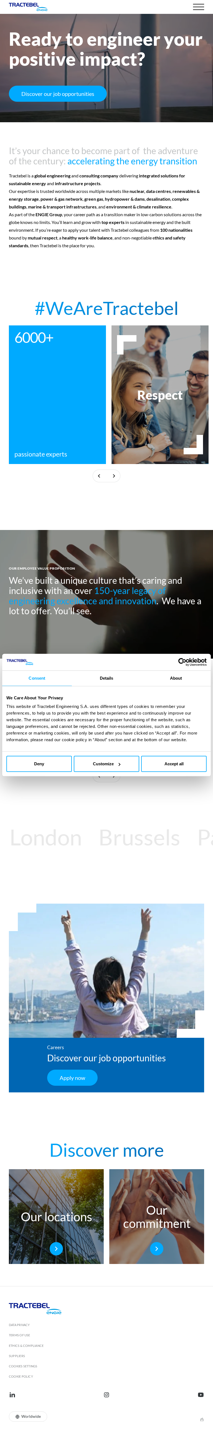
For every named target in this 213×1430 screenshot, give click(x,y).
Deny (39, 763)
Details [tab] (106, 678)
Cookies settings (23, 1366)
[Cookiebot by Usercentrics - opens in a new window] (182, 662)
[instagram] (106, 1394)
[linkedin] (12, 1394)
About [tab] (176, 678)
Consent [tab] (37, 678)
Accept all (174, 763)
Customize (103, 763)
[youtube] (200, 1394)
